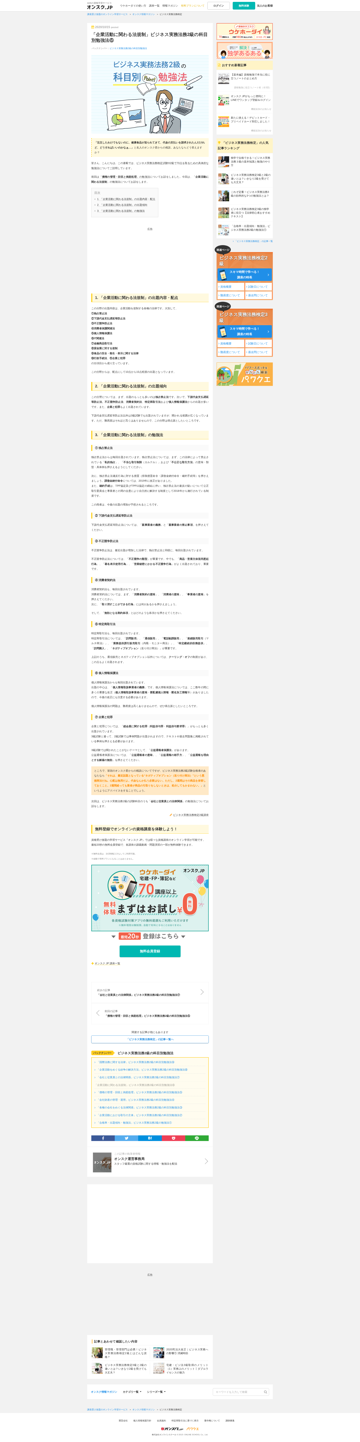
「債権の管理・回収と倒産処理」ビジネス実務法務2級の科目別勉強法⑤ (139, 1092)
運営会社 (123, 1420)
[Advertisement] (150, 258)
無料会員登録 (150, 951)
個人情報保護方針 (142, 1420)
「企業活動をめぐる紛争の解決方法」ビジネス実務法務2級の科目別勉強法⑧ (142, 1069)
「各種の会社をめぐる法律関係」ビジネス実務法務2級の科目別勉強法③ (139, 1107)
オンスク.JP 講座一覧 (107, 963)
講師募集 (230, 1420)
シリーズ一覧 (155, 1391)
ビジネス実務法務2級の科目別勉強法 (128, 48)
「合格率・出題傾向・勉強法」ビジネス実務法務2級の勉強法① (134, 1122)
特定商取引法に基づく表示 (185, 1420)
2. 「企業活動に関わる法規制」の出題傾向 (122, 204)
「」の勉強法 (124, 176)
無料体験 (244, 5)
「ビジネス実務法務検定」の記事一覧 (254, 241)
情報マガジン (170, 5)
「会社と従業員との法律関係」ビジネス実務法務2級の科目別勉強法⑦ (138, 1077)
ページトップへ (351, 1433)
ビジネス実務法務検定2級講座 (191, 814)
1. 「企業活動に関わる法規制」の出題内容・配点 (126, 199)
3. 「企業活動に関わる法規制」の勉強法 (121, 210)
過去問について (258, 295)
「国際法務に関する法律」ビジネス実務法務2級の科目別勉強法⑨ (135, 1062)
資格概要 (226, 286)
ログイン (218, 5)
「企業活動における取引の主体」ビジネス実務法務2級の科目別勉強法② (139, 1115)
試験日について (258, 286)
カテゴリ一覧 (131, 1391)
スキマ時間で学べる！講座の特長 (245, 274)
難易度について (230, 295)
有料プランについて (193, 5)
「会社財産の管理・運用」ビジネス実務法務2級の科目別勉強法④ (135, 1099)
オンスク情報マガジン (104, 1391)
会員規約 (161, 1420)
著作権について (212, 1420)
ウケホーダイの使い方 (133, 5)
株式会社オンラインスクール (164, 1435)
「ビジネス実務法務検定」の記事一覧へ (150, 1039)
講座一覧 (154, 5)
